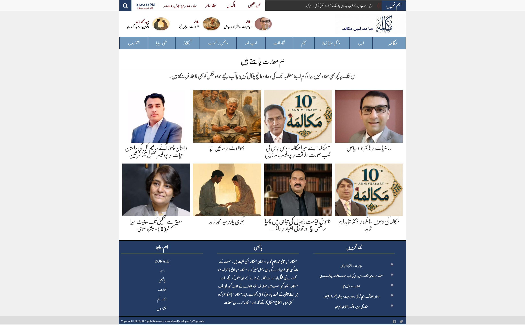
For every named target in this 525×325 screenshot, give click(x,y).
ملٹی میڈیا (161, 43)
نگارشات (279, 43)
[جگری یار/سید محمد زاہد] (227, 189)
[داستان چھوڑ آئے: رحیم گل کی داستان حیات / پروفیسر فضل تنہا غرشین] (156, 115)
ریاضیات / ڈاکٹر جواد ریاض (237, 26)
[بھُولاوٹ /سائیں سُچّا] (227, 115)
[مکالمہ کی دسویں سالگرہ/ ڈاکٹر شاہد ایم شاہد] (369, 189)
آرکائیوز (188, 43)
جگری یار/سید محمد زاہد (137, 26)
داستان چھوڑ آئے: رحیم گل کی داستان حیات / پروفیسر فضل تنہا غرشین (351, 296)
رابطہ (162, 270)
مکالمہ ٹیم (162, 299)
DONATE (162, 261)
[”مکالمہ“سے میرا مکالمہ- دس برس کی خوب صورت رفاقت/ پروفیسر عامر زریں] (298, 115)
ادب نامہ (251, 43)
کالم (303, 43)
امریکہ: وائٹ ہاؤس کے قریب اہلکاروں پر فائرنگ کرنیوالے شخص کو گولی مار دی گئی (339, 6)
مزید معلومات (230, 302)
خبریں (361, 43)
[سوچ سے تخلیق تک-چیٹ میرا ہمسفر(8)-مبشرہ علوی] (156, 189)
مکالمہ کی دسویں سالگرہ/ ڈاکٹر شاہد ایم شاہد (351, 307)
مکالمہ (393, 43)
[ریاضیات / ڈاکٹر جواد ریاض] (369, 115)
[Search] (125, 5)
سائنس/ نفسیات (218, 43)
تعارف (162, 289)
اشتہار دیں (134, 43)
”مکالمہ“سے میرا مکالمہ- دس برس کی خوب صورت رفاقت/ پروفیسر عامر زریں (351, 276)
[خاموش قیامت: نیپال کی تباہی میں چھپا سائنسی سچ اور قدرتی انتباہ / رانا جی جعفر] (298, 189)
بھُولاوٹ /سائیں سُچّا (189, 26)
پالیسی (162, 280)
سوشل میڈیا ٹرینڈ (331, 43)
